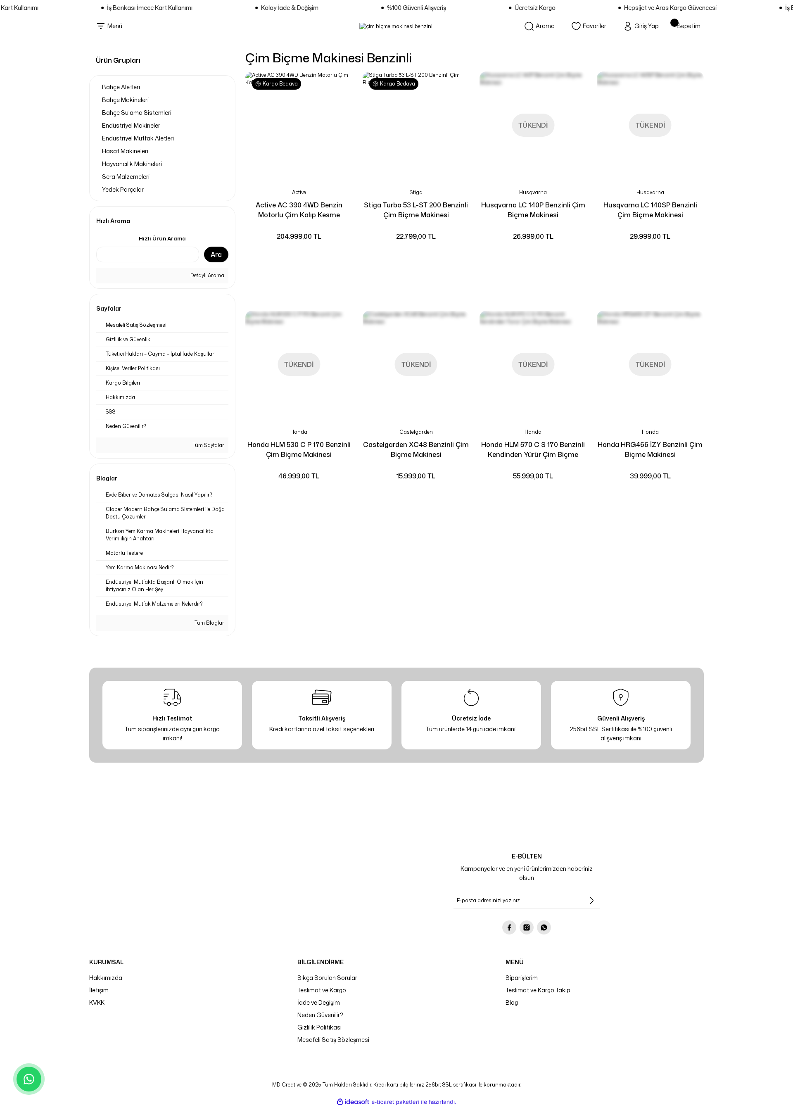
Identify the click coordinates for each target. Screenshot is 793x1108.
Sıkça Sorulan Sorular (327, 978)
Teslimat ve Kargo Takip (538, 990)
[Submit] (591, 900)
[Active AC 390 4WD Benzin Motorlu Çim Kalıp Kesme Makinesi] (299, 125)
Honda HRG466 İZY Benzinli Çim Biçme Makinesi (650, 449)
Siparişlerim (522, 978)
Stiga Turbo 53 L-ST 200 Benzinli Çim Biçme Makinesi (416, 209)
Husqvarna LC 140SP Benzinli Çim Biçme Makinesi (650, 209)
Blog (512, 1002)
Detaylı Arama (206, 275)
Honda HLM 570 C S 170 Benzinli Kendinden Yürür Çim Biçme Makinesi (533, 449)
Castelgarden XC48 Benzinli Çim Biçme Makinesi (416, 449)
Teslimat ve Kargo (321, 990)
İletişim (99, 990)
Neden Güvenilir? (320, 1015)
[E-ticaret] (395, 1102)
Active (299, 192)
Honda (298, 431)
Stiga (416, 192)
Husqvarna (533, 192)
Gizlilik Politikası (319, 1027)
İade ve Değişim (318, 1002)
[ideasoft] (353, 1102)
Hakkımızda (105, 978)
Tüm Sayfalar (207, 445)
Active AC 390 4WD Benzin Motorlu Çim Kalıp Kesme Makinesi (299, 210)
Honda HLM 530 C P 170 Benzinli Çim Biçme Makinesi (299, 449)
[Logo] (396, 26)
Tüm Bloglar (208, 622)
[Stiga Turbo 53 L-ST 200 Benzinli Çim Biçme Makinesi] (416, 125)
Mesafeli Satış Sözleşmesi (333, 1040)
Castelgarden (416, 431)
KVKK (96, 1002)
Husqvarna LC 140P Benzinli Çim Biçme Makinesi (533, 209)
